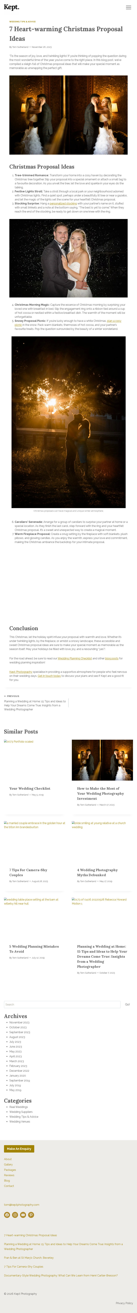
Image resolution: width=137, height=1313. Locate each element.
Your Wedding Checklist (29, 788)
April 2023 (15, 1056)
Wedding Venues (19, 1121)
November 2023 (19, 1022)
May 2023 (15, 1051)
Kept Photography (20, 671)
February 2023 (18, 1066)
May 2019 (15, 1090)
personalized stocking (63, 203)
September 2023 (19, 1032)
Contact (9, 1186)
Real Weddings (18, 1107)
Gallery (8, 1164)
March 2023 (16, 1061)
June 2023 (15, 1046)
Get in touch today (49, 675)
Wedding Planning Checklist (75, 658)
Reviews (9, 1175)
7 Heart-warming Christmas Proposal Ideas (30, 1235)
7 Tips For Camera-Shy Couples (23, 1266)
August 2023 (17, 1037)
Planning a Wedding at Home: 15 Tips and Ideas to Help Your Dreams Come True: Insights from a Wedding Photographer (35, 703)
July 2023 (15, 1041)
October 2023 (18, 1027)
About (8, 1159)
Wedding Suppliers (21, 1111)
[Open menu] (128, 8)
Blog (7, 1180)
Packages (10, 1169)
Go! (127, 1004)
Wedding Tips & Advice (22, 21)
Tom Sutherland (20, 47)
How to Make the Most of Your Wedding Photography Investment (100, 793)
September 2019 (19, 1080)
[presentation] (34, 760)
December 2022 (19, 1070)
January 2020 (17, 1075)
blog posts (111, 658)
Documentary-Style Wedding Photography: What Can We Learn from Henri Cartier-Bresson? (61, 1275)
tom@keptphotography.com (21, 1204)
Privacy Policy (124, 1303)
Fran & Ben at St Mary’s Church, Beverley (29, 1257)
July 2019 (15, 1085)
